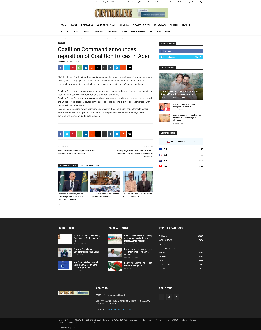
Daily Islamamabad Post (143, 2)
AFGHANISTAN (138, 31)
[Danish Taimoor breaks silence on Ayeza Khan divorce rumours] (181, 86)
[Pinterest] (73, 67)
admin (62, 61)
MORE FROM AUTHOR (89, 166)
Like (199, 51)
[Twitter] (67, 67)
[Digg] (129, 67)
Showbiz (112, 31)
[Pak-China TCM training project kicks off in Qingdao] (115, 266)
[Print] (104, 67)
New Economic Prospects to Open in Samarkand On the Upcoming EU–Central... (86, 265)
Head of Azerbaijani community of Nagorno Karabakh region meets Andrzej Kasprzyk (138, 238)
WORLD (87, 31)
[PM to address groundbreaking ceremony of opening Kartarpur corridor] (115, 252)
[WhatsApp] (79, 67)
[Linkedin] (85, 67)
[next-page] (64, 204)
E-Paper (73, 24)
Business (99, 31)
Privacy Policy (190, 2)
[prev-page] (59, 204)
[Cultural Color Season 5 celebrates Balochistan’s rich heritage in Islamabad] (164, 118)
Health (186, 24)
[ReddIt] (92, 67)
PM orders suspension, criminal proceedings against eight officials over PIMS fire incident (72, 196)
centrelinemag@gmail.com (119, 309)
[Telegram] (117, 67)
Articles (174, 24)
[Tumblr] (110, 67)
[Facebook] (60, 67)
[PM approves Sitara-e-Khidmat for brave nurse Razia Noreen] (105, 181)
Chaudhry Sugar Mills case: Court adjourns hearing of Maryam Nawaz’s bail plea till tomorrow (134, 153)
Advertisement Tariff (126, 2)
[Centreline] (130, 13)
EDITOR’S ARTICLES (106, 24)
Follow (198, 57)
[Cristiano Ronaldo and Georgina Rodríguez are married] (164, 107)
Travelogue (155, 31)
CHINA (124, 31)
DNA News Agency (161, 2)
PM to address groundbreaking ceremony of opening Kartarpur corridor (138, 252)
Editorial (124, 24)
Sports (76, 31)
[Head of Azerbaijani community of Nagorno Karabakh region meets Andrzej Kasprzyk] (115, 239)
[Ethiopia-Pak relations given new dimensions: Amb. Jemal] (65, 252)
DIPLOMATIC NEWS (141, 24)
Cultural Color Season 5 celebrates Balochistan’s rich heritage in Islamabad (187, 117)
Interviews (160, 24)
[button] (201, 2)
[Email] (98, 67)
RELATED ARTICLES (68, 166)
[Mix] (123, 67)
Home (63, 24)
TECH (167, 31)
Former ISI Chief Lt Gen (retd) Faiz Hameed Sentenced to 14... (87, 238)
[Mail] (169, 297)
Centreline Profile (176, 2)
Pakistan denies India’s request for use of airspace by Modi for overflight (77, 152)
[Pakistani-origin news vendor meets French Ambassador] (138, 181)
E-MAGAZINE (87, 24)
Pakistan (64, 31)
